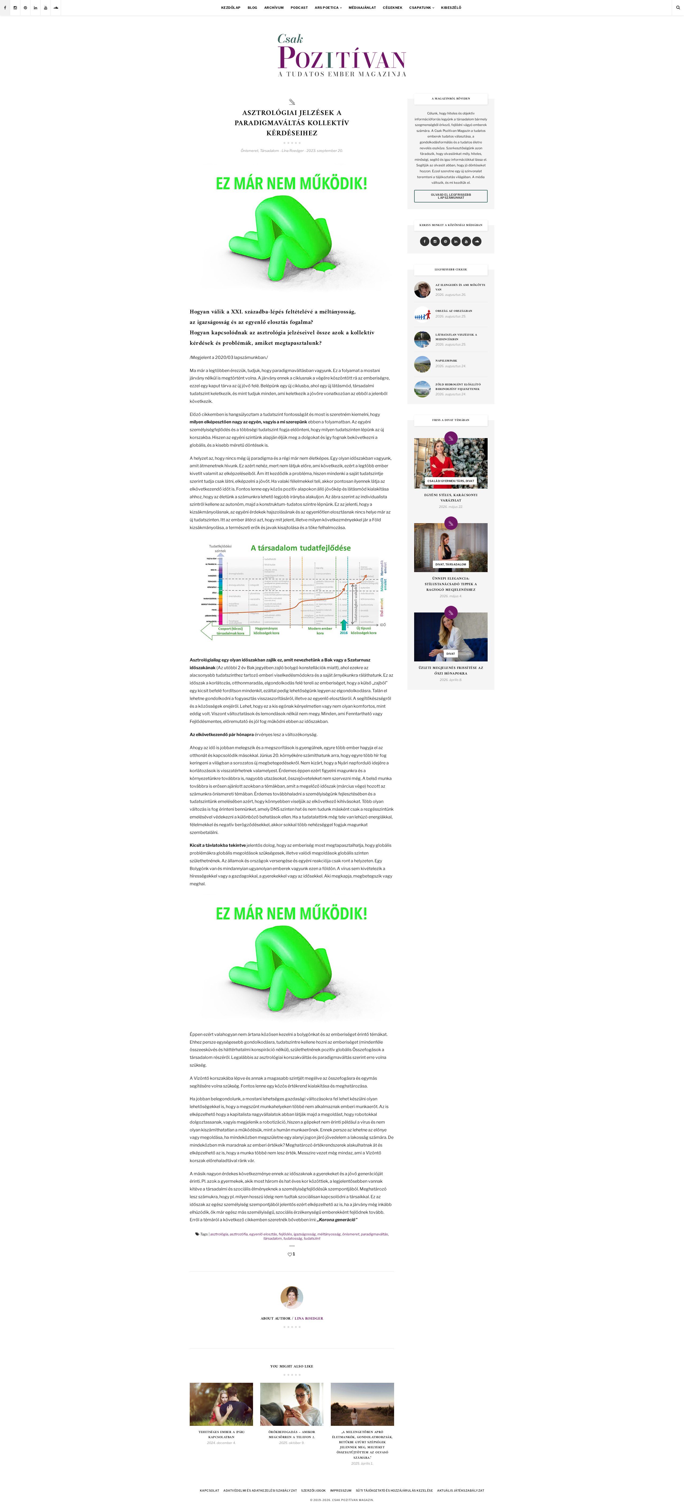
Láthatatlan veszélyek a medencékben (456, 337)
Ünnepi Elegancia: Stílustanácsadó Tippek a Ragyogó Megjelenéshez (451, 584)
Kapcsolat (209, 1490)
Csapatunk (420, 8)
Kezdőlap (231, 8)
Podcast (299, 8)
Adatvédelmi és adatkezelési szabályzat (260, 1490)
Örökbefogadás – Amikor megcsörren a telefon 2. (292, 1435)
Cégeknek (392, 8)
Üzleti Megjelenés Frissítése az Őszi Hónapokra (451, 671)
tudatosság (292, 1238)
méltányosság (329, 1234)
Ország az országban (454, 311)
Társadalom (269, 150)
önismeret (350, 1234)
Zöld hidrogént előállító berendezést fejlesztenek (458, 387)
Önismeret (249, 150)
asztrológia (219, 1234)
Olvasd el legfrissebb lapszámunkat (451, 196)
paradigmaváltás (374, 1234)
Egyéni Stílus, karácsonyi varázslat (451, 498)
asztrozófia (239, 1234)
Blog (252, 8)
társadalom (272, 1238)
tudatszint (312, 1238)
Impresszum (341, 1490)
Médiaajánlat (362, 8)
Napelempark (446, 361)
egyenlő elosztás (263, 1234)
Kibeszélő (451, 8)
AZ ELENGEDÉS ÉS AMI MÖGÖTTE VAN (460, 287)
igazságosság (305, 1234)
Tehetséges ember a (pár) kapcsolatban (221, 1435)
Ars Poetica (327, 8)
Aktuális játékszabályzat (460, 1490)
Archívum (274, 8)
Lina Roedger (309, 1318)
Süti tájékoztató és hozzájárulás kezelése (394, 1490)
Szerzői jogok (313, 1490)
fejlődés (285, 1234)
